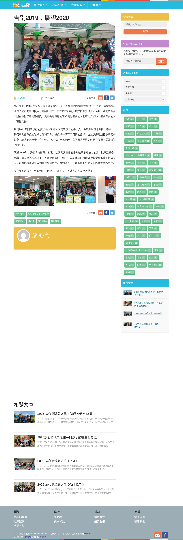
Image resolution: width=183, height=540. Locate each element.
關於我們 (39, 5)
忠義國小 (143, 184)
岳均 (157, 177)
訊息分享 (58, 5)
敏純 (129, 206)
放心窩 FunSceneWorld (21, 5)
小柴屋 (144, 177)
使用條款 (59, 521)
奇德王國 (131, 148)
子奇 (141, 162)
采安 (129, 257)
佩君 (129, 118)
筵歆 (157, 220)
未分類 (145, 93)
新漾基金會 (144, 206)
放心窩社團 (146, 199)
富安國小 (20, 221)
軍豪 (157, 250)
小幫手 (130, 177)
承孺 (157, 184)
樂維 (140, 213)
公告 (145, 81)
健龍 (129, 133)
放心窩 (31, 221)
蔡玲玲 (153, 235)
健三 (140, 126)
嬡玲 (129, 162)
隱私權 (58, 517)
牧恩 (152, 213)
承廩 (129, 191)
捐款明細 (99, 521)
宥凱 (141, 169)
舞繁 (129, 235)
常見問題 (139, 517)
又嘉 (129, 140)
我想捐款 (76, 5)
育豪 (152, 228)
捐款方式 (99, 517)
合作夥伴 (95, 5)
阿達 (140, 264)
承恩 (140, 191)
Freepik (88, 533)
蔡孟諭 (43, 536)
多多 (157, 140)
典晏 (157, 133)
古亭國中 (20, 213)
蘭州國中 (42, 221)
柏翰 (129, 213)
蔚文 (140, 235)
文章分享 (145, 87)
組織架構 (19, 521)
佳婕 (152, 118)
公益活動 (143, 133)
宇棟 (152, 162)
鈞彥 (152, 257)
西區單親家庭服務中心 (138, 250)
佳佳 (140, 118)
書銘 (159, 206)
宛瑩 (129, 169)
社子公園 (131, 220)
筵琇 (129, 228)
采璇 (140, 257)
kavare (27, 536)
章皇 (145, 220)
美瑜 (140, 228)
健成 (153, 126)
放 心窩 (21, 98)
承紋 (152, 191)
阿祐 (129, 264)
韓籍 (129, 271)
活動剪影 (19, 525)
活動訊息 (145, 99)
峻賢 (129, 184)
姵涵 (157, 155)
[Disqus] (65, 288)
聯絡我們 (139, 521)
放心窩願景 (20, 517)
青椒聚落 (55, 221)
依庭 (129, 126)
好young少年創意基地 (38, 213)
